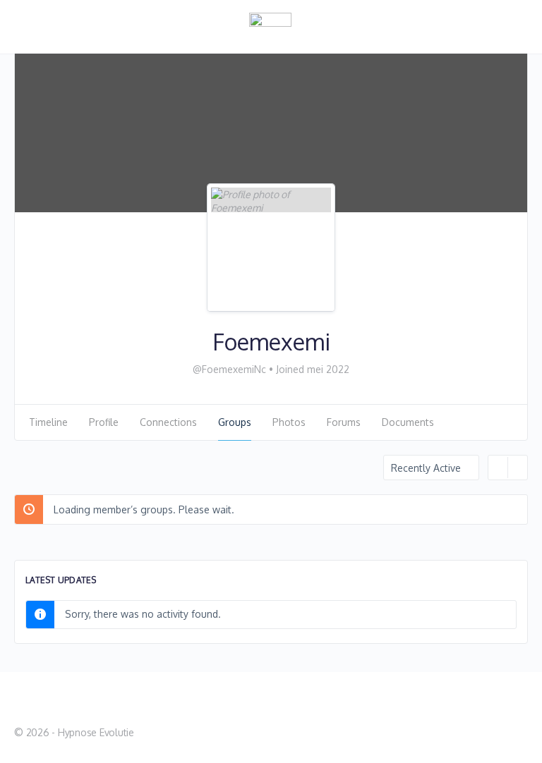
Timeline (48, 422)
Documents (408, 422)
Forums (344, 422)
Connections (168, 422)
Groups (234, 422)
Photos (289, 422)
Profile (104, 422)
